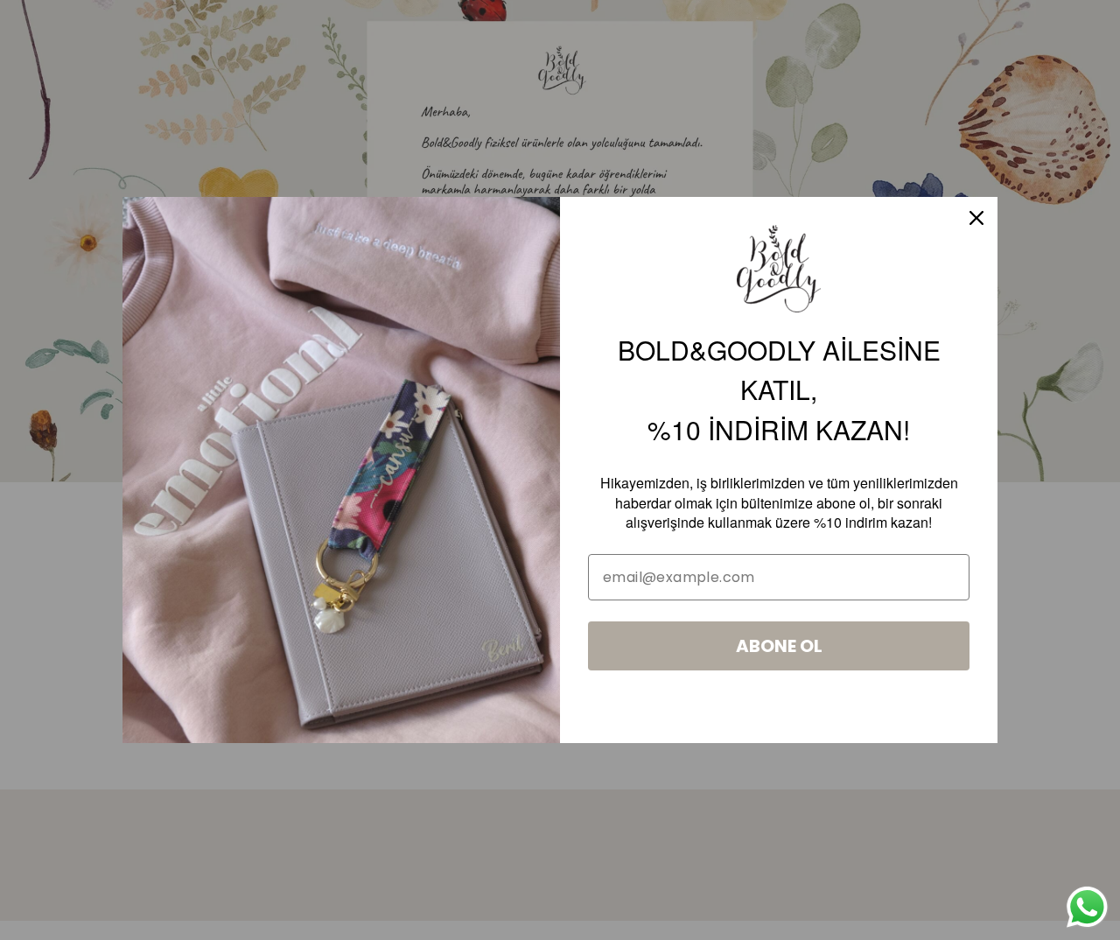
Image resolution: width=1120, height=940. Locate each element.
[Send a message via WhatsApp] (1087, 907)
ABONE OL (779, 646)
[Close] (977, 218)
